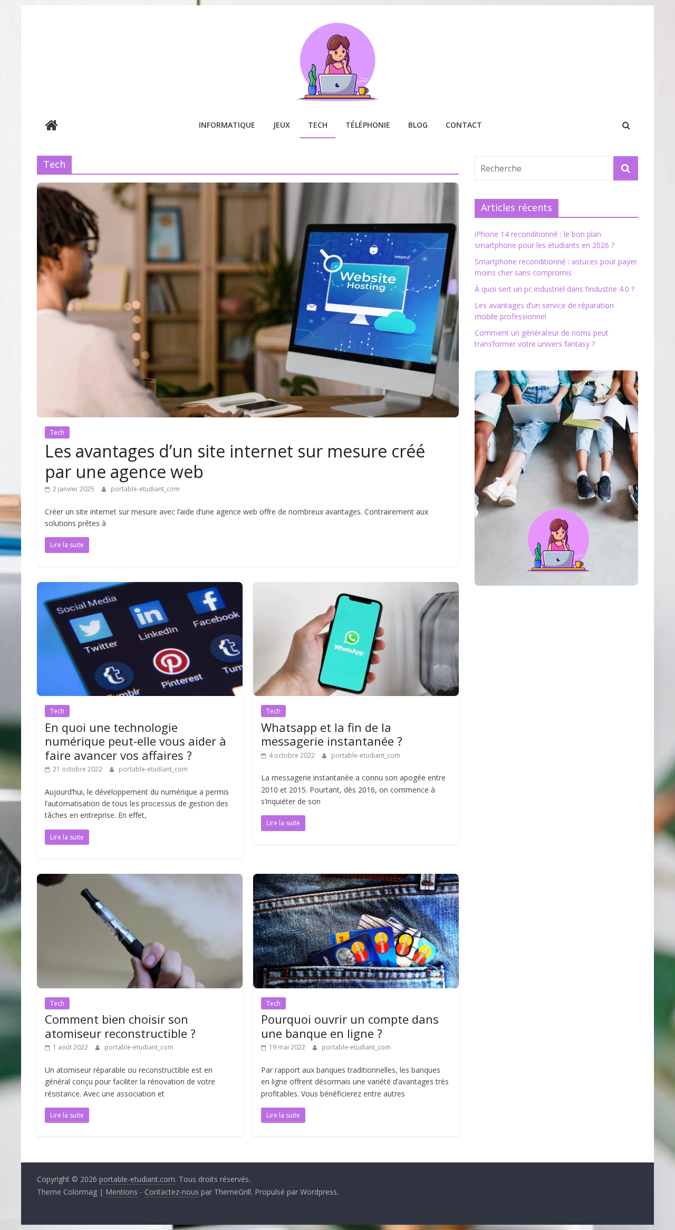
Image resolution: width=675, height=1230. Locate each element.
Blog (418, 125)
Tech (317, 125)
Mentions (121, 1192)
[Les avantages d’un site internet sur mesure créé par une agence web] (248, 189)
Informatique (227, 125)
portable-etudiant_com (145, 488)
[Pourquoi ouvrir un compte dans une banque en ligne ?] (356, 880)
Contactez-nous (171, 1192)
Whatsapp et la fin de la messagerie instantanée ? (331, 734)
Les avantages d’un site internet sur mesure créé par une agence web (235, 461)
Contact (464, 125)
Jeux (281, 125)
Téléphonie (367, 125)
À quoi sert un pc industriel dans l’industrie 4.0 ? (554, 289)
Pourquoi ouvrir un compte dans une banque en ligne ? (350, 1026)
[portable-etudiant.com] (51, 126)
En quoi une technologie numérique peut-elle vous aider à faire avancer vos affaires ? (135, 741)
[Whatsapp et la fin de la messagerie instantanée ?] (356, 588)
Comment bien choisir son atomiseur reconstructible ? (120, 1026)
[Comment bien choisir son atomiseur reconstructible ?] (140, 880)
